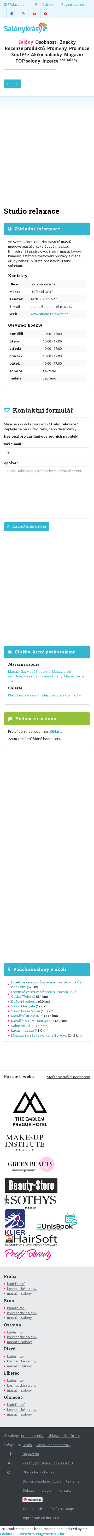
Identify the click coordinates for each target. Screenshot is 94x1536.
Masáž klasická (39, 671)
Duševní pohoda (24, 1001)
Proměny (57, 48)
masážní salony (19, 1293)
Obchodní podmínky (38, 1472)
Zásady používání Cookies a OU (47, 1463)
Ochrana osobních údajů (42, 1481)
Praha (10, 1276)
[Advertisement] (47, 151)
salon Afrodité (22, 1025)
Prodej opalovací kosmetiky (59, 695)
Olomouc (13, 1397)
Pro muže (79, 48)
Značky (68, 42)
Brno (9, 1300)
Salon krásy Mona (25, 1011)
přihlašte (56, 731)
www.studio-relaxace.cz (49, 313)
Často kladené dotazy (53, 1444)
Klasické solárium (22, 695)
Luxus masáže (22, 1030)
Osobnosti (46, 42)
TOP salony (27, 61)
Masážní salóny (24, 664)
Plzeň (10, 1348)
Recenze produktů (25, 48)
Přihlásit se (44, 4)
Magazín (73, 55)
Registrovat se (72, 4)
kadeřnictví (16, 1283)
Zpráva (10, 462)
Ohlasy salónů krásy (64, 1435)
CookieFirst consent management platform (33, 1533)
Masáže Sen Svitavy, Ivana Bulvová (39, 1035)
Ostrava (12, 1324)
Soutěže (20, 55)
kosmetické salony (22, 1288)
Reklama (72, 1481)
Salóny (25, 42)
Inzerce (60, 61)
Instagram (47, 1490)
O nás (27, 1444)
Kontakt (64, 1490)
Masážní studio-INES (27, 1015)
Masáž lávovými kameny (43, 676)
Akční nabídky (46, 55)
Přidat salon (17, 4)
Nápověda (30, 1454)
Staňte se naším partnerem (68, 1076)
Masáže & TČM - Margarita (31, 1020)
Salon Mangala (23, 1006)
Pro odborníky (32, 1435)
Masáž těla (16, 671)
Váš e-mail (12, 444)
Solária (15, 688)
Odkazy (28, 1490)
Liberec (11, 1373)
